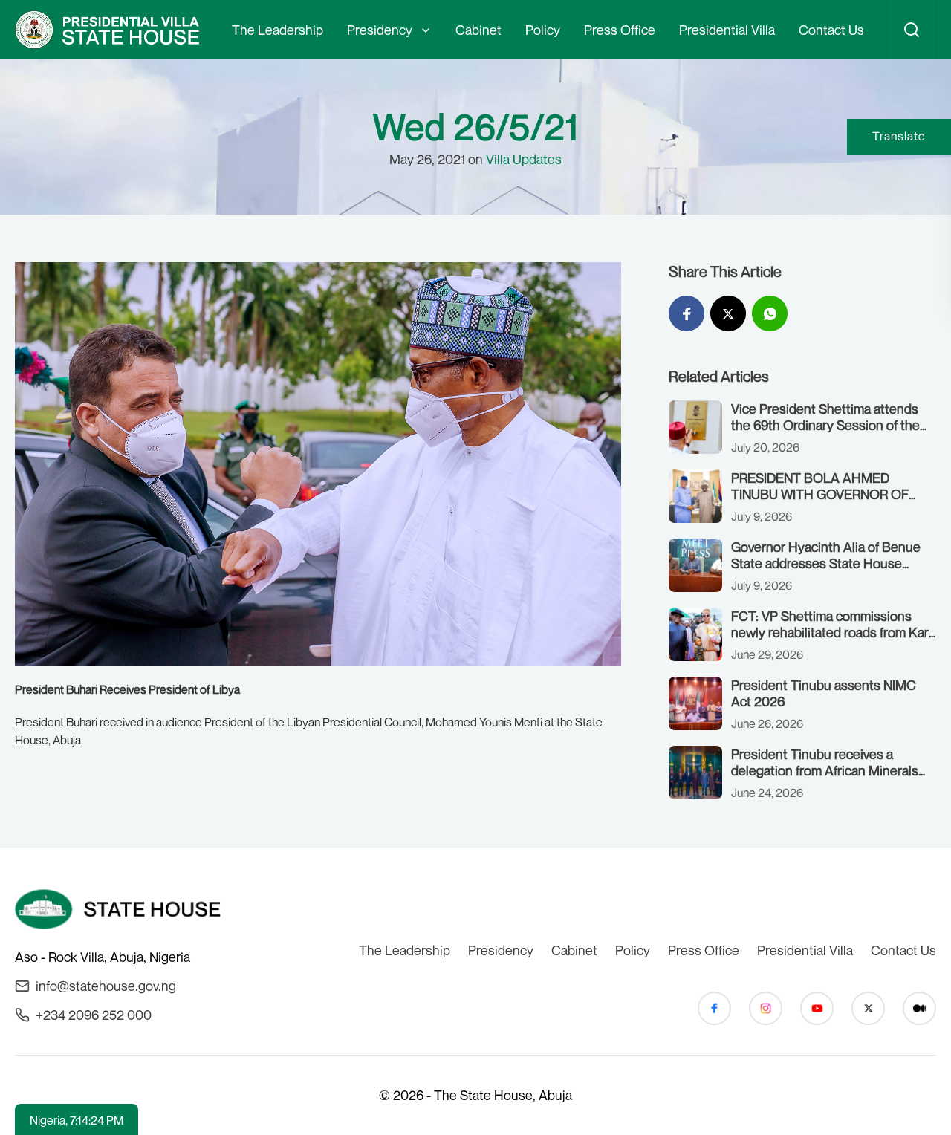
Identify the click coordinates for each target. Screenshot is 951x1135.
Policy (542, 30)
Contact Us (831, 30)
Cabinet (478, 30)
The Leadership (277, 30)
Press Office (619, 30)
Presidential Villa (727, 30)
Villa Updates (524, 159)
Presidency (379, 30)
